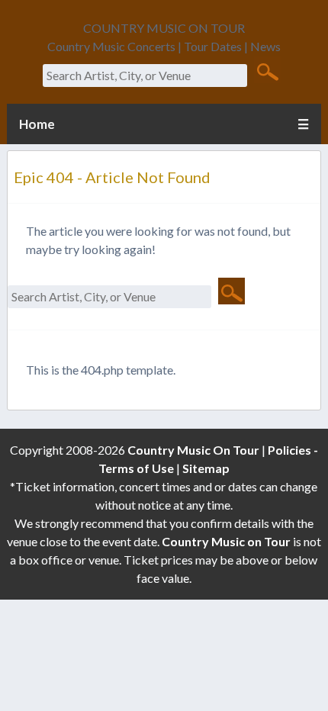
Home (37, 124)
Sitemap (206, 468)
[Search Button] (267, 71)
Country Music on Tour (226, 541)
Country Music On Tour (193, 449)
